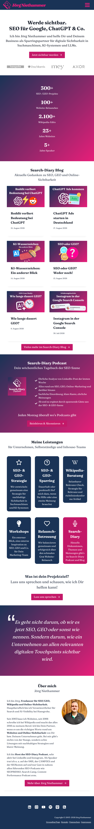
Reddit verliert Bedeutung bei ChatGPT (22, 217)
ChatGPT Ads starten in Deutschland (63, 217)
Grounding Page (53, 822)
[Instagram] (36, 807)
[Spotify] (50, 807)
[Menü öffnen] (87, 4)
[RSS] (64, 807)
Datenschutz (74, 822)
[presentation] (26, 196)
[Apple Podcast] (57, 807)
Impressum (86, 822)
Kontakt (64, 822)
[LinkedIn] (29, 807)
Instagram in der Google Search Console (66, 323)
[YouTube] (43, 807)
